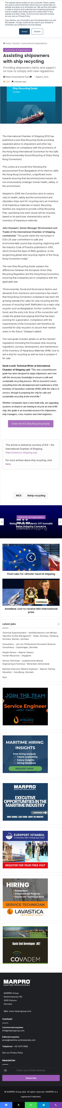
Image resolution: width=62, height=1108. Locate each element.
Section (16, 43)
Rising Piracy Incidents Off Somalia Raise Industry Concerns (31, 525)
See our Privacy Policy (12, 1052)
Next (4, 677)
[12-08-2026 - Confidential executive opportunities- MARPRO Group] (25, 802)
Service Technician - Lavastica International (22, 660)
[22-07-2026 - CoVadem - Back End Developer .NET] (25, 945)
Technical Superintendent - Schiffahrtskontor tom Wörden (29, 632)
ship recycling (37, 495)
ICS (19, 495)
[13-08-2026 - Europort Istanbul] (25, 850)
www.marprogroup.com (20, 1011)
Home (8, 43)
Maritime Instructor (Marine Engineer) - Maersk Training (28, 669)
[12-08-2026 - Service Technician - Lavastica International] (25, 897)
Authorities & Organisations (34, 43)
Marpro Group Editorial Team (17, 77)
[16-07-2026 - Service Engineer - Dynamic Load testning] (25, 707)
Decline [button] (37, 31)
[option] (31, 521)
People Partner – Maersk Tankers (18, 652)
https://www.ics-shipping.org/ (21, 452)
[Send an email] (31, 77)
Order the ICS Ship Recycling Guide (31, 423)
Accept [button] (24, 31)
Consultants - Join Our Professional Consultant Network (29, 644)
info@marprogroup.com (13, 1030)
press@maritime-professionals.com (18, 1040)
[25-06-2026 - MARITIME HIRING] (25, 754)
